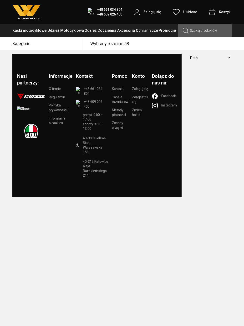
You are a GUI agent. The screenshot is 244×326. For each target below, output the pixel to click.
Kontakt (118, 89)
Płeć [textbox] (194, 58)
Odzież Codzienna (100, 30)
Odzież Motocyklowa (65, 30)
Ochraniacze (147, 30)
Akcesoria (126, 30)
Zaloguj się (140, 89)
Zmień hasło (137, 112)
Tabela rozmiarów (120, 99)
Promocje (167, 30)
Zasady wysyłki (117, 125)
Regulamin (57, 97)
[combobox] (209, 58)
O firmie (55, 89)
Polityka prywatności (58, 107)
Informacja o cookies (57, 120)
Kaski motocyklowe (29, 30)
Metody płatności (119, 112)
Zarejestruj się (140, 99)
